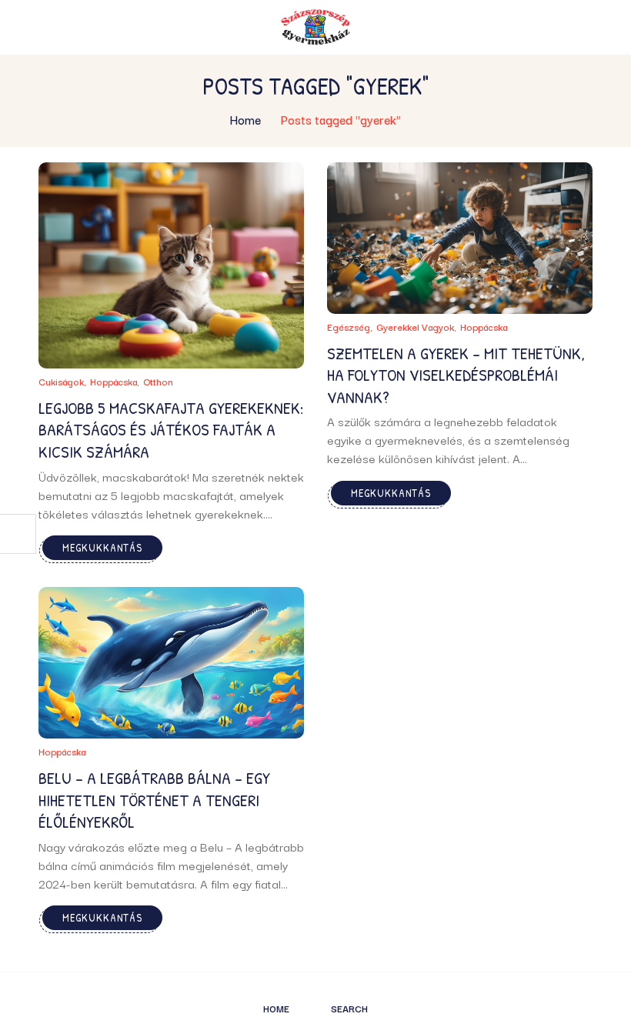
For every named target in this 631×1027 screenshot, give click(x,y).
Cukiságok (61, 381)
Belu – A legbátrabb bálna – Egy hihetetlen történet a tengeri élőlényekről (154, 799)
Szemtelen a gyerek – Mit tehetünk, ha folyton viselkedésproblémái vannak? (456, 375)
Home (245, 119)
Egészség (348, 326)
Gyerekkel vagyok (415, 326)
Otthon (158, 381)
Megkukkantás (102, 547)
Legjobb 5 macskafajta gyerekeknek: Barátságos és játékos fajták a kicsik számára (171, 429)
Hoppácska (113, 381)
